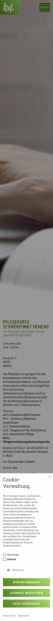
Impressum (23, 615)
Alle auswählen (26, 603)
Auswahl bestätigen (26, 593)
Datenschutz (9, 615)
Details (18, 569)
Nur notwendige (26, 582)
